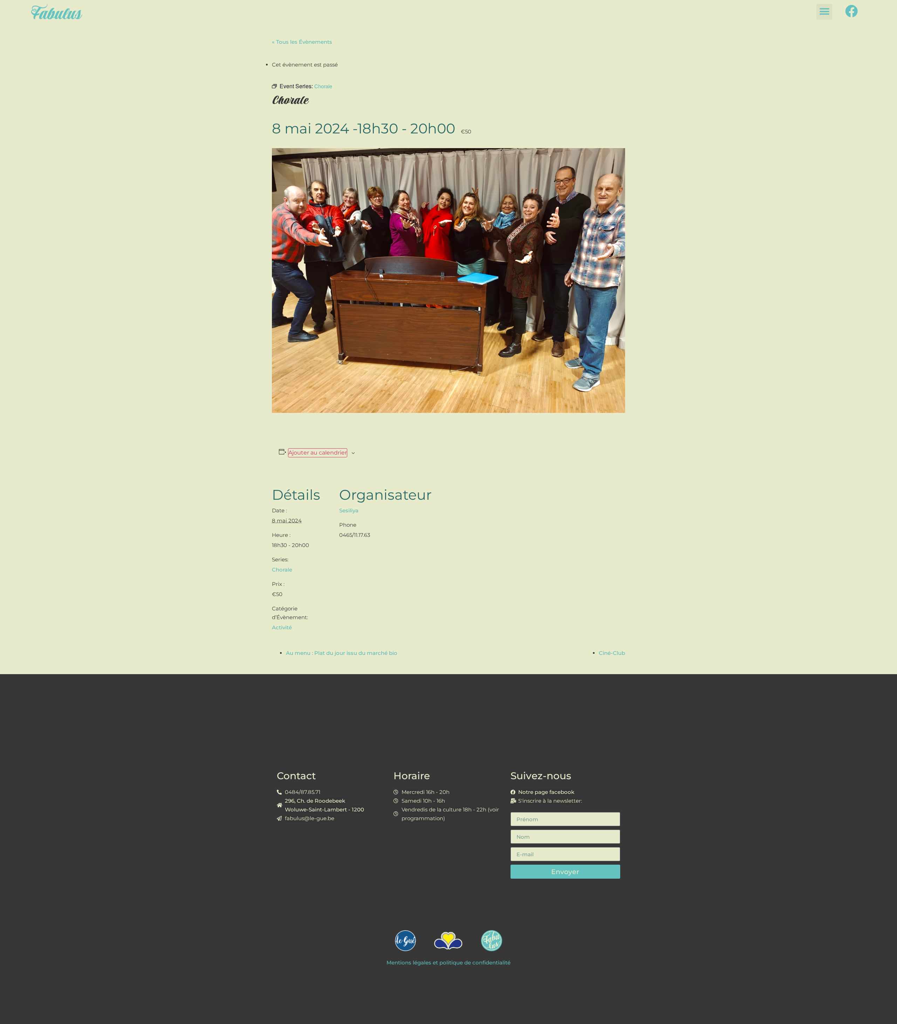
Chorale (282, 569)
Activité (282, 627)
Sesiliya (348, 510)
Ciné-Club (612, 653)
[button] (824, 12)
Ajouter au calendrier (317, 452)
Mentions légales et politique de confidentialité (448, 962)
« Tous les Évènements (302, 42)
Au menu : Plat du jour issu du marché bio (341, 653)
